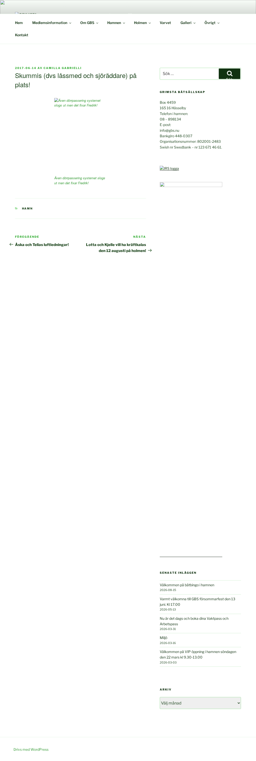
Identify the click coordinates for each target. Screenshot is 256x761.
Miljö (163, 638)
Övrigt (210, 22)
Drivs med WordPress (31, 749)
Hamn (27, 208)
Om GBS (87, 22)
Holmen (140, 22)
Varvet (165, 22)
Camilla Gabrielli (63, 68)
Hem (19, 22)
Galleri (186, 22)
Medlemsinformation (49, 22)
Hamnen (114, 22)
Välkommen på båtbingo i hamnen (187, 585)
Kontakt (21, 35)
